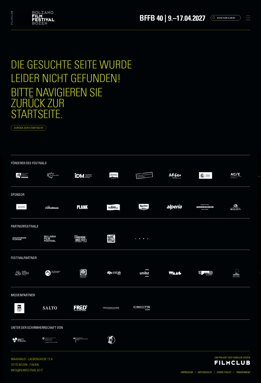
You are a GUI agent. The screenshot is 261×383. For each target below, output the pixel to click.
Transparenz (243, 372)
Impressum (187, 372)
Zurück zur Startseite (28, 127)
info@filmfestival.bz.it (27, 370)
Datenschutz (205, 372)
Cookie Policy (224, 372)
